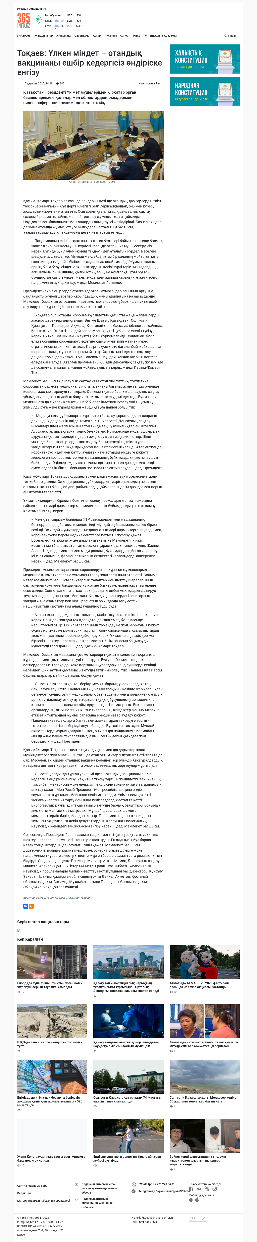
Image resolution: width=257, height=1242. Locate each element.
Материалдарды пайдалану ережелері (42, 1200)
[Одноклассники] (31, 906)
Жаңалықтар (44, 35)
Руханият (111, 35)
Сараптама (82, 35)
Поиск (232, 35)
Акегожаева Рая (150, 83)
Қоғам (97, 35)
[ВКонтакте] (25, 906)
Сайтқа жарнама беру (32, 1185)
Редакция (24, 1193)
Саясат (125, 35)
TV (145, 35)
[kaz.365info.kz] (26, 20)
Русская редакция (29, 8)
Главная (23, 35)
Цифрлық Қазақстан (164, 35)
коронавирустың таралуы (40, 897)
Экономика (63, 35)
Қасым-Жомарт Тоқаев (74, 897)
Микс (136, 35)
